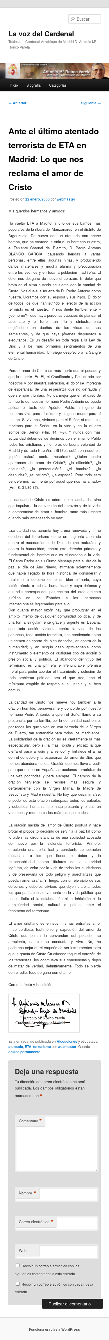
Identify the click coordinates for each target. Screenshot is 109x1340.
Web (22, 1250)
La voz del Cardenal (41, 33)
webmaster (66, 199)
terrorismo (42, 1046)
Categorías (58, 85)
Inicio (14, 85)
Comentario (30, 1121)
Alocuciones (67, 1041)
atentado (15, 1046)
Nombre (27, 1193)
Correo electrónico (36, 1221)
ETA (28, 1046)
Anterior (17, 102)
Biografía (33, 85)
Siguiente (91, 102)
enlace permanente (24, 1051)
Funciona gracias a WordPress (54, 1329)
